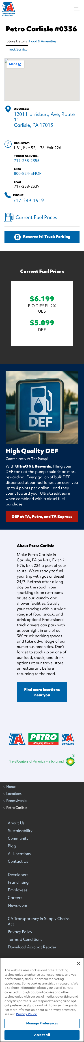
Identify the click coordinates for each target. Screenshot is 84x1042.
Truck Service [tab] (17, 49)
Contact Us (18, 861)
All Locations (19, 853)
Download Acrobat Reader (32, 947)
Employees (17, 889)
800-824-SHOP (27, 173)
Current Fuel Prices (36, 217)
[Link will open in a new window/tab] (42, 760)
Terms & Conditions (25, 939)
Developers (18, 874)
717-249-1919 (28, 200)
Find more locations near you (42, 692)
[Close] (79, 963)
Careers (15, 897)
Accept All (42, 1035)
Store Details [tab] (17, 41)
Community (18, 838)
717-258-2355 (26, 160)
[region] (42, 999)
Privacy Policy (20, 931)
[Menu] (77, 9)
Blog (12, 845)
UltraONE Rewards (33, 466)
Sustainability (20, 830)
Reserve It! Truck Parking (46, 236)
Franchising (18, 882)
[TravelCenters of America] (8, 9)
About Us (16, 822)
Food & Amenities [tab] (42, 41)
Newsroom (17, 905)
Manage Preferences (42, 1023)
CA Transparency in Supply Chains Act (38, 921)
